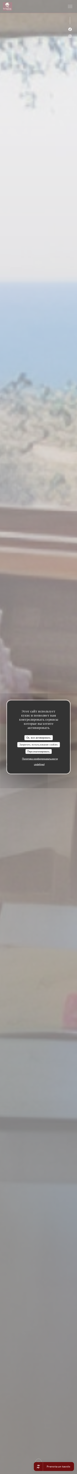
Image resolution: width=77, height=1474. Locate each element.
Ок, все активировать (38, 737)
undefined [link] (39, 764)
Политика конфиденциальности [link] (40, 758)
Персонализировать (38, 751)
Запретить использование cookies (38, 744)
